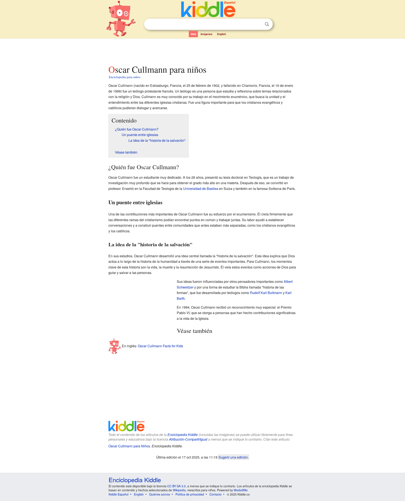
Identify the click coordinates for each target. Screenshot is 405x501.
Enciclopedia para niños (124, 77)
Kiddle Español (118, 494)
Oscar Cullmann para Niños (129, 446)
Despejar (258, 24)
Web (193, 34)
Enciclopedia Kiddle (182, 434)
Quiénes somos (159, 494)
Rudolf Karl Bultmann (266, 292)
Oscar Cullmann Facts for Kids (160, 345)
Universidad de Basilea (200, 188)
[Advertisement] (202, 50)
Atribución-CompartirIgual (188, 439)
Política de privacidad (190, 494)
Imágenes (206, 34)
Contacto (215, 494)
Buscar (267, 24)
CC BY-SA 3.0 (176, 486)
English (221, 34)
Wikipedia (179, 490)
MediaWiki (240, 490)
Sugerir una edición (233, 457)
